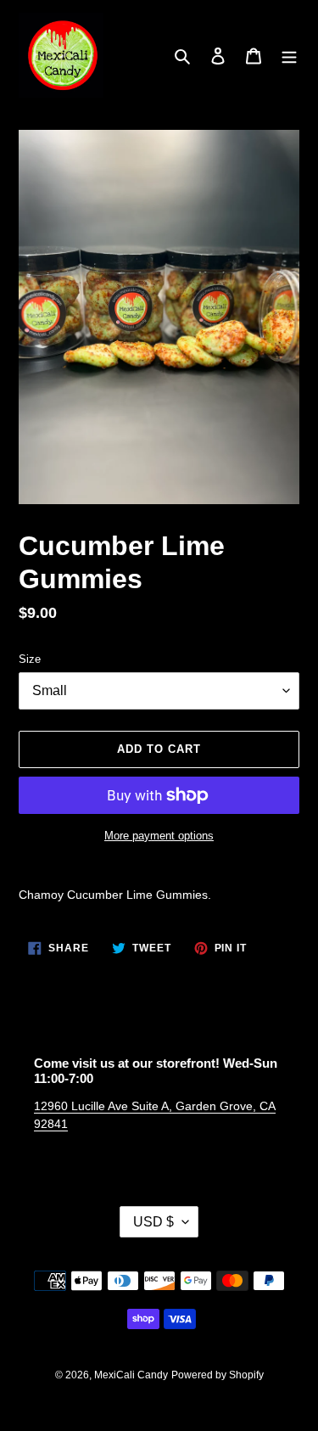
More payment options (159, 835)
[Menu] (289, 55)
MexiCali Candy (131, 1375)
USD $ (153, 1222)
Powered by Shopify (217, 1375)
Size (30, 659)
